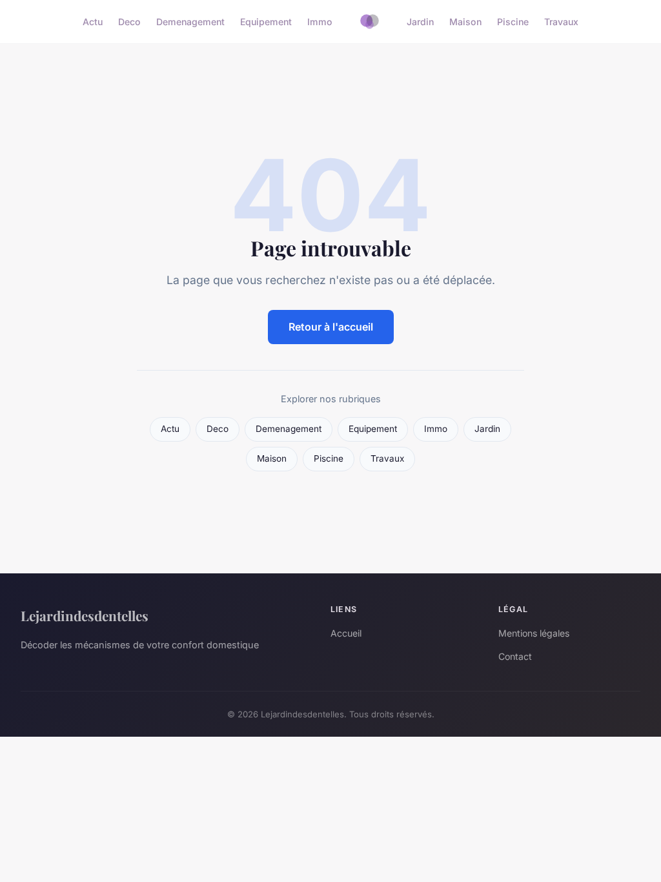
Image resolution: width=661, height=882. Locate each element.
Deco (129, 21)
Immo (319, 21)
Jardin (420, 21)
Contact (515, 656)
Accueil (345, 633)
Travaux (561, 21)
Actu (93, 21)
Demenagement (190, 21)
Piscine (513, 21)
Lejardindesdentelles (84, 615)
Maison (465, 21)
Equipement (266, 21)
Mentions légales (533, 633)
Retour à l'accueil (331, 326)
